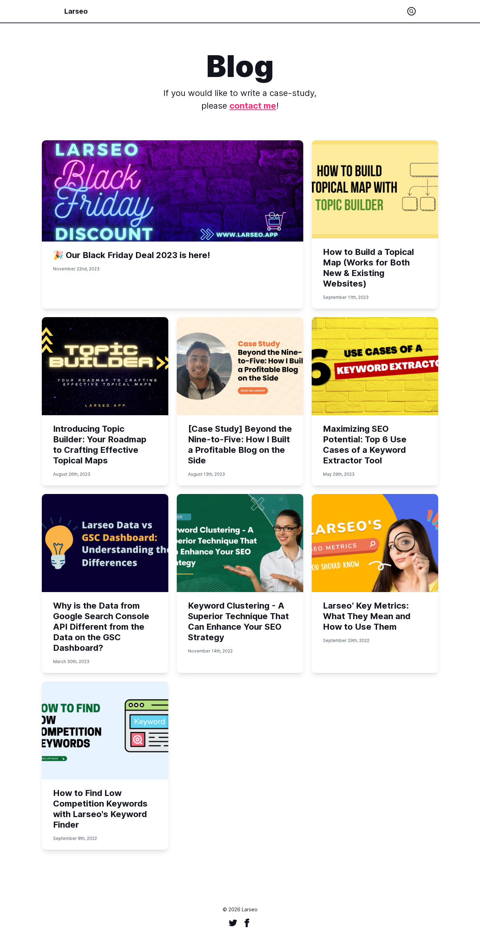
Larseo (76, 11)
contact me (252, 106)
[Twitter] (233, 923)
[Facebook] (247, 923)
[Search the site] (411, 11)
